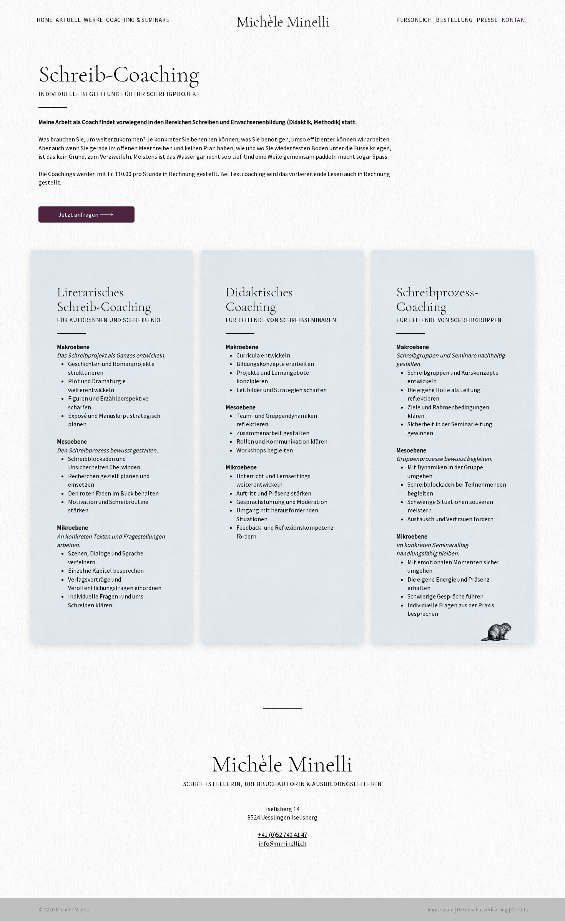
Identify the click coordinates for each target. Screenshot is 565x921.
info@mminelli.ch (282, 843)
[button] (93, 19)
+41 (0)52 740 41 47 (282, 834)
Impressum (441, 909)
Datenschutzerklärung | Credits (492, 909)
